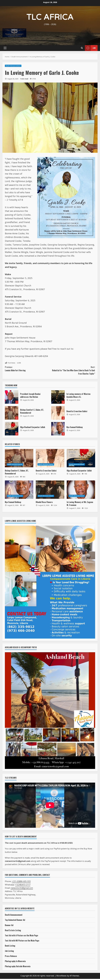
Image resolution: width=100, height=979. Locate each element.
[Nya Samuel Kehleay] (19, 489)
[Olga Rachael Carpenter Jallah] (81, 458)
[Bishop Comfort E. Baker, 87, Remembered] (19, 458)
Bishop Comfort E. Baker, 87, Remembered (11, 413)
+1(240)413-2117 (22, 884)
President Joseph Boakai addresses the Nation (11, 397)
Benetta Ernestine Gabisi (58, 413)
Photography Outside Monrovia (17, 966)
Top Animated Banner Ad (15, 919)
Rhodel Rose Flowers (44, 502)
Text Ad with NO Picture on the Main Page (22, 940)
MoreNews (61, 975)
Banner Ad (9, 925)
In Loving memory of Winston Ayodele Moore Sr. (58, 397)
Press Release (11, 956)
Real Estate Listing (13, 930)
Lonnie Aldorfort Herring (15, 369)
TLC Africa (50, 17)
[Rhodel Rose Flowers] (50, 489)
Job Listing (9, 950)
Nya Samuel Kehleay (58, 428)
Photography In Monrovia (15, 961)
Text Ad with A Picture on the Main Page (21, 935)
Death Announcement (13, 66)
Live (94, 48)
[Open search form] (82, 48)
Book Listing (10, 945)
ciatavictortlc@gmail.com (22, 888)
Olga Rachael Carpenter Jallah (11, 428)
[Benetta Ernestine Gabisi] (50, 458)
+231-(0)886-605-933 (21, 881)
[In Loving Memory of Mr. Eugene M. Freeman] (81, 489)
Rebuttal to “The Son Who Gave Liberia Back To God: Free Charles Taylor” (73, 370)
